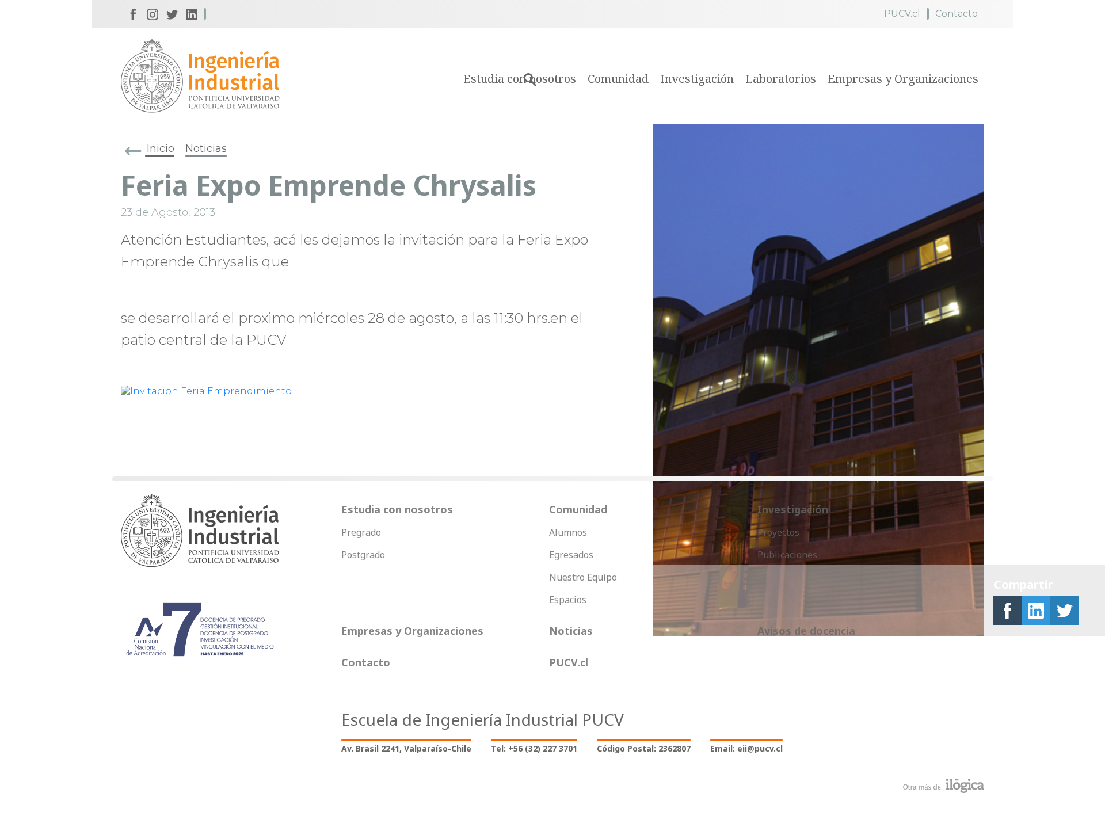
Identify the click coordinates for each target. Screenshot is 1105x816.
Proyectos (778, 532)
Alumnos (568, 532)
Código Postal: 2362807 (644, 748)
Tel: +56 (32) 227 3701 (534, 748)
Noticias (206, 148)
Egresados (571, 554)
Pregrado (361, 532)
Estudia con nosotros (397, 509)
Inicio (160, 148)
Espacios (567, 599)
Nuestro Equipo (583, 577)
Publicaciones (787, 554)
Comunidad (618, 78)
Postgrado (363, 554)
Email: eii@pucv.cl (746, 748)
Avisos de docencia (806, 631)
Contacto (956, 13)
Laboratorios (780, 78)
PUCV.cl (902, 13)
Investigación (697, 78)
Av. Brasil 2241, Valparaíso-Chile (406, 748)
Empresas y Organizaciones (903, 78)
